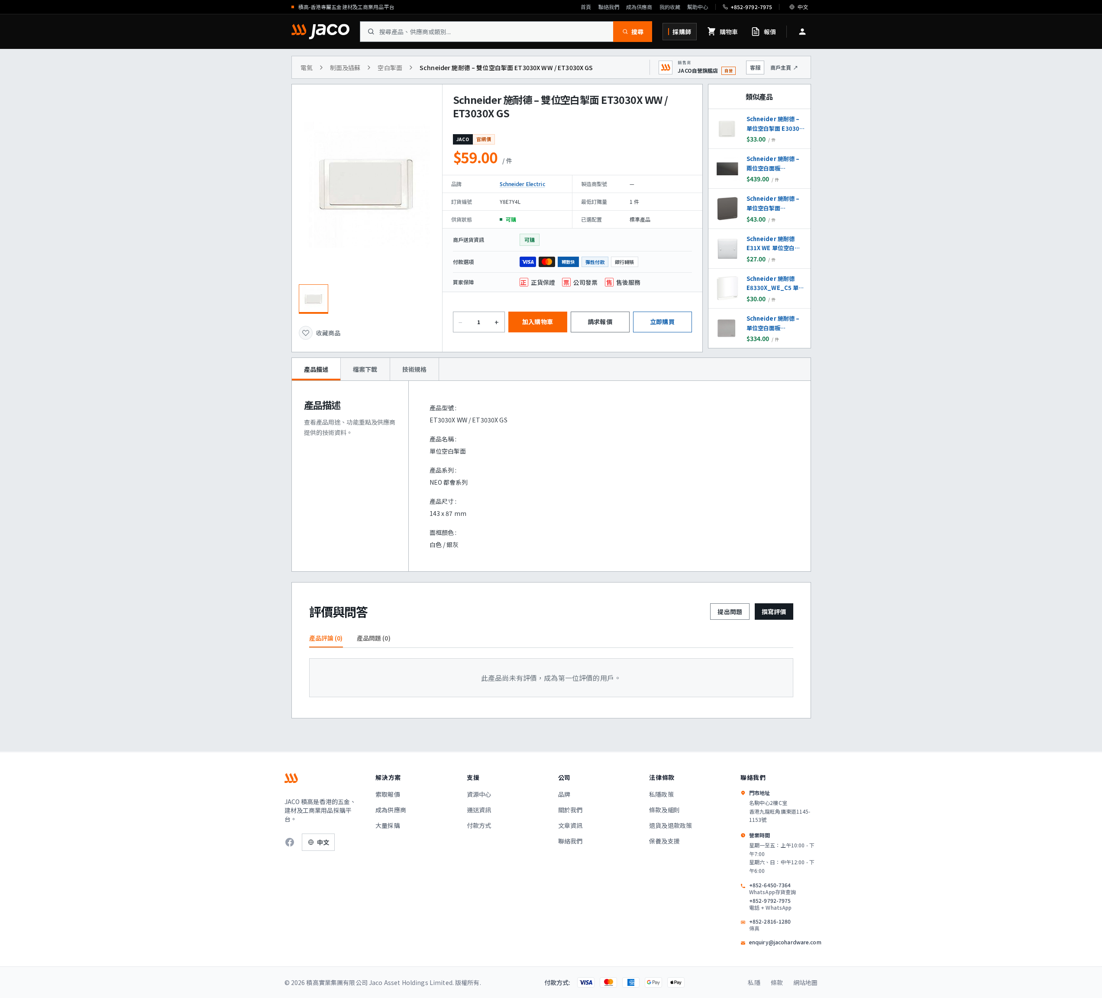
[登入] (802, 31)
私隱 (754, 982)
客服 (755, 67)
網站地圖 (805, 982)
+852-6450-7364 (772, 888)
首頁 (586, 6)
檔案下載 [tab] (365, 369)
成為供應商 (639, 6)
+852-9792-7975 (770, 904)
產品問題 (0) (374, 638)
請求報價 (600, 321)
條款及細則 (664, 809)
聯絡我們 (608, 6)
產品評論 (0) (326, 638)
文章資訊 (570, 825)
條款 (777, 982)
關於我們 (570, 809)
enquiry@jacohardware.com (785, 942)
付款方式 (479, 825)
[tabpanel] (551, 476)
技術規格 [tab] (414, 369)
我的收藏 (669, 6)
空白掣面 (390, 67)
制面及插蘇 (345, 67)
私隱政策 (661, 794)
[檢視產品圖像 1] (313, 299)
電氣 (307, 67)
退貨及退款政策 (670, 825)
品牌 (564, 794)
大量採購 (387, 825)
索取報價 (387, 794)
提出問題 (729, 611)
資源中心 (479, 794)
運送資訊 (479, 809)
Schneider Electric (522, 183)
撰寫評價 (774, 611)
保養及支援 (664, 841)
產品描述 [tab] (316, 369)
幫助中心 (697, 6)
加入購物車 (537, 321)
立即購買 (662, 321)
